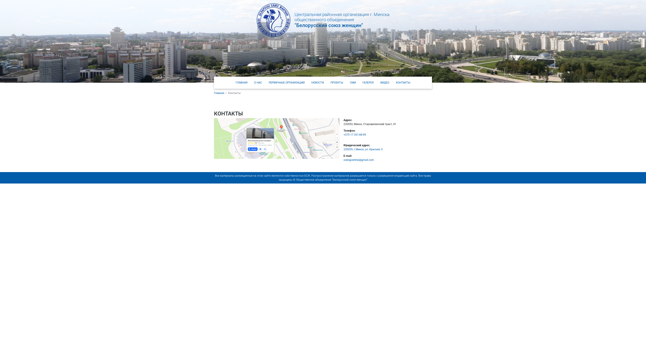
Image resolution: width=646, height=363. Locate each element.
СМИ (353, 82)
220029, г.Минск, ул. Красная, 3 (363, 149)
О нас (258, 82)
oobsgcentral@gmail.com (359, 160)
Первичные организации (287, 82)
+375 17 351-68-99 (355, 134)
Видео (384, 82)
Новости (317, 82)
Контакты (403, 82)
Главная (241, 82)
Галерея (368, 82)
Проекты (337, 82)
